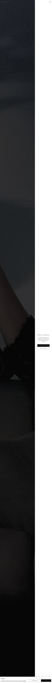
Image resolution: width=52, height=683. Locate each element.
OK (46, 680)
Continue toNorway (43, 348)
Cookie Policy (24, 681)
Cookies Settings (34, 680)
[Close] (50, 1)
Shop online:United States (43, 345)
